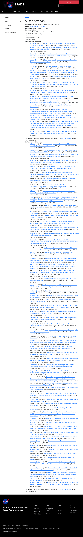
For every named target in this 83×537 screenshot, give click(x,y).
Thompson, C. (34, 154)
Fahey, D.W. (33, 422)
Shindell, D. (33, 346)
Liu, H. (31, 211)
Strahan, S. (33, 43)
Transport (45, 276)
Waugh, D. (33, 252)
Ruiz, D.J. (32, 150)
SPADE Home (9, 18)
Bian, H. (32, 285)
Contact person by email (37, 26)
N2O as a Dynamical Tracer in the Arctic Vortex (62, 441)
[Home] (9, 4)
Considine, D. (34, 365)
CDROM (7, 29)
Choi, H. (32, 197)
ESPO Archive (14, 11)
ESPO (2, 11)
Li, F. (31, 264)
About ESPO (37, 511)
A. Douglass (43, 82)
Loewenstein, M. (35, 387)
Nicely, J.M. (33, 160)
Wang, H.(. (33, 166)
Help (59, 513)
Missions (36, 508)
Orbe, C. (32, 144)
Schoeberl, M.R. (34, 295)
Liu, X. (31, 311)
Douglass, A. (33, 234)
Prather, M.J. (33, 215)
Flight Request (30, 11)
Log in (69, 2)
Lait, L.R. (32, 432)
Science (6, 22)
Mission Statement (10, 32)
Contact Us (14, 531)
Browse (60, 510)
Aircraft (48, 513)
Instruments (8, 25)
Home (27, 17)
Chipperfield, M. (34, 227)
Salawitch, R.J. (34, 399)
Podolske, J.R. (34, 393)
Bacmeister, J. (34, 408)
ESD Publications (66, 138)
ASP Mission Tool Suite (49, 11)
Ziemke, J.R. (33, 240)
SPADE (19, 4)
